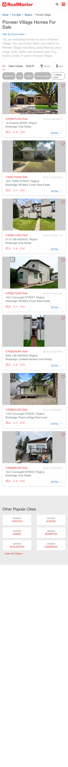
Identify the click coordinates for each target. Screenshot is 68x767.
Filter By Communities (14, 34)
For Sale (16, 14)
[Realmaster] (17, 4)
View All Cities (13, 553)
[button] (63, 86)
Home (5, 14)
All (3, 66)
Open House (16, 66)
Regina (28, 14)
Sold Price (32, 66)
